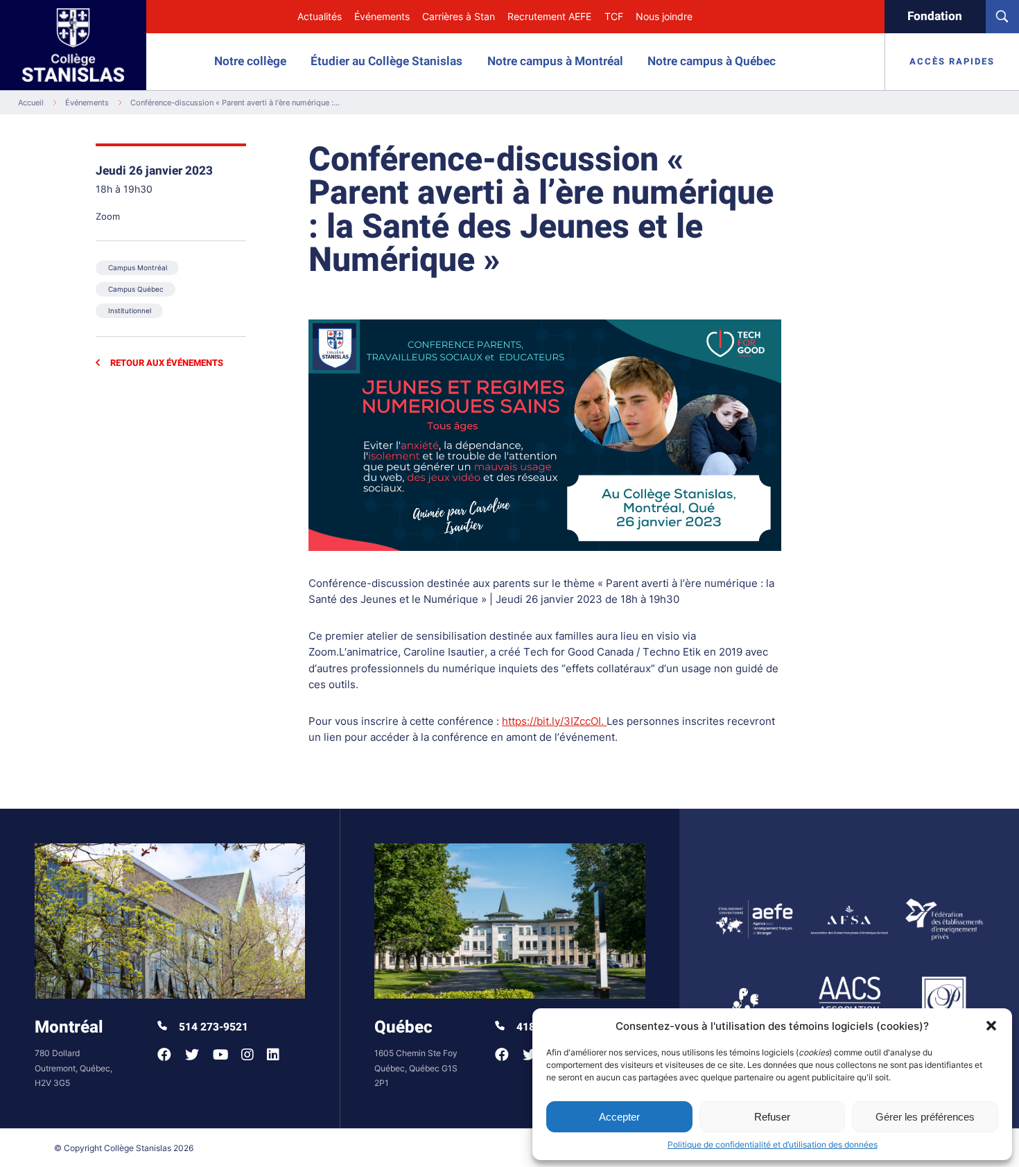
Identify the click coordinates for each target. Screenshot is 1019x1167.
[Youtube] (220, 1055)
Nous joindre (664, 16)
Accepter (619, 1117)
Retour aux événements (165, 362)
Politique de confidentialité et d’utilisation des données (773, 1144)
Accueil (31, 102)
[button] (991, 1026)
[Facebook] (164, 1055)
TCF (613, 16)
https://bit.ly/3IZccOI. (554, 721)
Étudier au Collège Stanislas (386, 61)
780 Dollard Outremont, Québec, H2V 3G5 (73, 1067)
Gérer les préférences (925, 1117)
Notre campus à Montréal (555, 61)
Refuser (772, 1117)
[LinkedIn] (273, 1055)
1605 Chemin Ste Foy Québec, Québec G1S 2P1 (416, 1067)
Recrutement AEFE (549, 16)
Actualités (319, 16)
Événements (382, 16)
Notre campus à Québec (711, 61)
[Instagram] (247, 1055)
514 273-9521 (212, 1027)
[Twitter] (192, 1055)
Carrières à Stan (458, 16)
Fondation (934, 16)
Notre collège (250, 61)
